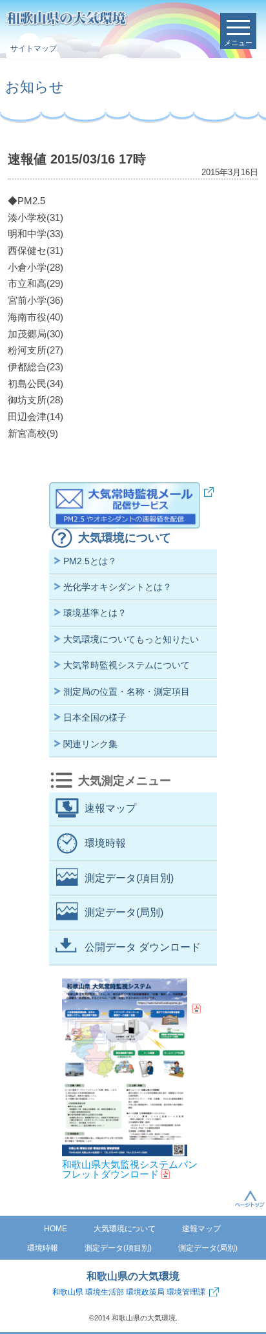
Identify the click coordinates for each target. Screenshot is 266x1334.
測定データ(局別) (124, 912)
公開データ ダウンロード (143, 947)
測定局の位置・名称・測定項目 (126, 691)
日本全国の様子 (95, 717)
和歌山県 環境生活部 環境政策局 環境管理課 (128, 1292)
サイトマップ (33, 48)
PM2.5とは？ (90, 561)
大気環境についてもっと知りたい (131, 639)
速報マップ (110, 808)
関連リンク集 (90, 744)
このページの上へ (250, 1198)
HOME (55, 1228)
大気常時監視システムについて (126, 665)
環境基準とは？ (95, 613)
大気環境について (124, 537)
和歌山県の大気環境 (133, 1276)
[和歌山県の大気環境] (117, 19)
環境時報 (105, 843)
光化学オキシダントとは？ (117, 587)
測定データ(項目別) (129, 878)
